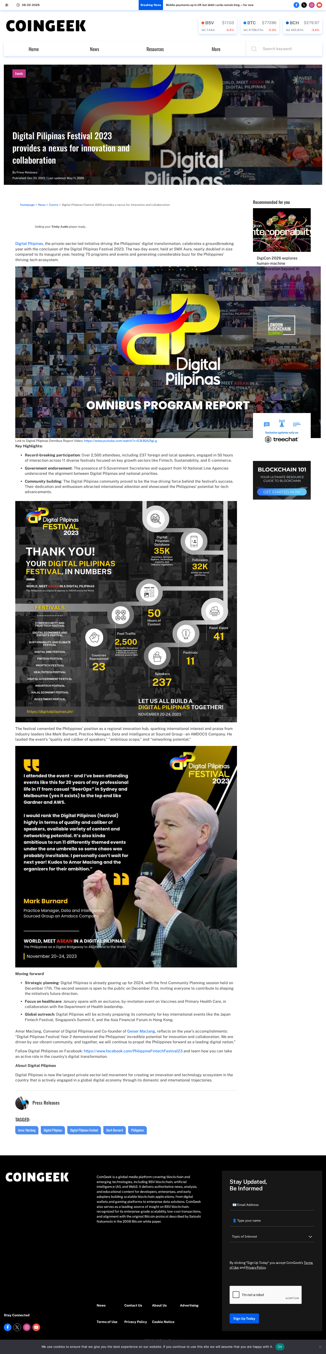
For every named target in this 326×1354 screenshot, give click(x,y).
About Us (159, 1305)
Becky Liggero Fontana (273, 391)
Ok (280, 1347)
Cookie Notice (163, 1322)
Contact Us (133, 1305)
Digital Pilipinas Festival (84, 1129)
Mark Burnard (114, 1129)
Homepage (27, 205)
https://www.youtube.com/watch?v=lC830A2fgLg (120, 441)
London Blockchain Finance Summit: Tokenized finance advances (281, 362)
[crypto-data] (218, 26)
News (94, 48)
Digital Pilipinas (29, 243)
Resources (155, 48)
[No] (320, 1346)
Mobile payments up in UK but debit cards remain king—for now (209, 5)
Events (19, 73)
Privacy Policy (135, 1322)
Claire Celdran (268, 298)
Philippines (137, 1129)
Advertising (189, 1305)
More (216, 48)
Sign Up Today (244, 1318)
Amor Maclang (27, 1129)
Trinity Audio (59, 226)
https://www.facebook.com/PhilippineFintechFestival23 (133, 1051)
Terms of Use (107, 1322)
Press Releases (26, 172)
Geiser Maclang (141, 1031)
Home (34, 48)
